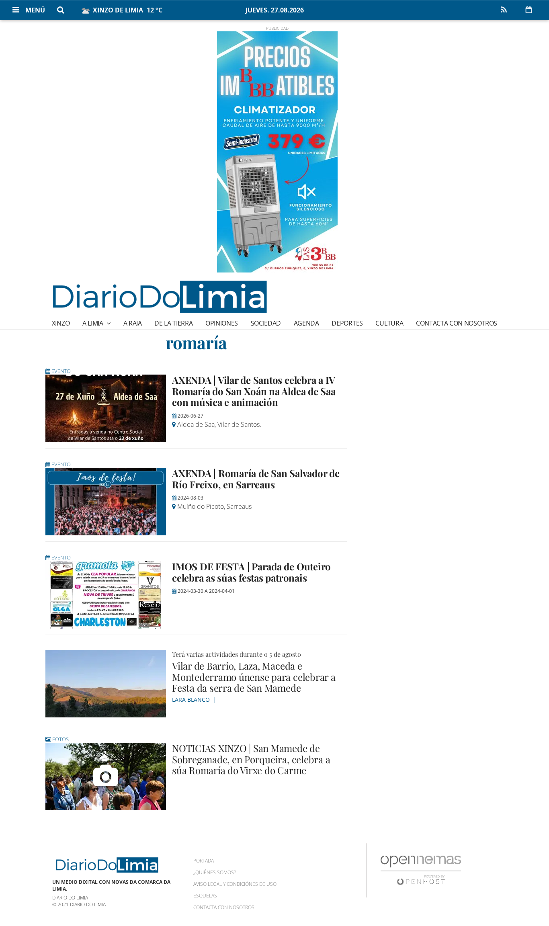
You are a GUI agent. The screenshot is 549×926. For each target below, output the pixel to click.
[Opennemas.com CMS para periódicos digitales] (421, 870)
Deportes (347, 323)
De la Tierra (173, 323)
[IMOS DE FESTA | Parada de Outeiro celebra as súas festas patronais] (105, 595)
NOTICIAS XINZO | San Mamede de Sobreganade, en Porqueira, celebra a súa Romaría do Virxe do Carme (251, 759)
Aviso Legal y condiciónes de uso (235, 884)
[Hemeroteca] (529, 9)
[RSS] (503, 10)
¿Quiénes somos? (214, 872)
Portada (203, 860)
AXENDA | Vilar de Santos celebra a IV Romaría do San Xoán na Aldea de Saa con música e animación (254, 390)
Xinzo (61, 323)
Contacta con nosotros (456, 323)
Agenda (306, 323)
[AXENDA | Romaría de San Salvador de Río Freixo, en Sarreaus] (105, 501)
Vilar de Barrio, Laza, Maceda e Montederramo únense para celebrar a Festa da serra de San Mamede (254, 676)
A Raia (132, 323)
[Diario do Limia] (159, 297)
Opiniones (221, 323)
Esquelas (205, 895)
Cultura (389, 323)
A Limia (93, 323)
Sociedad (266, 323)
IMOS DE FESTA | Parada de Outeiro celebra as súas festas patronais (251, 572)
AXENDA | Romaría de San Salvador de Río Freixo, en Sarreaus (256, 479)
